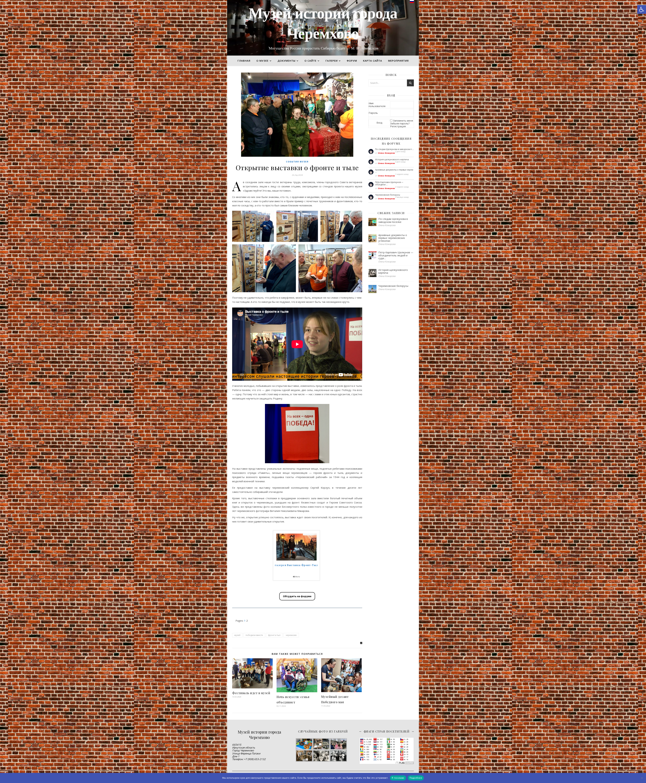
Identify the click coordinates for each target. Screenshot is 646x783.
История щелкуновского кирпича (392, 159)
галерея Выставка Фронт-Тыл (296, 565)
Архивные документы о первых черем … (394, 171)
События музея (297, 161)
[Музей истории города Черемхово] (323, 28)
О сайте (310, 60)
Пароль (373, 112)
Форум (352, 60)
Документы (286, 60)
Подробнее (415, 777)
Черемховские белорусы (387, 194)
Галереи (332, 60)
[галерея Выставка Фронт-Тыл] (296, 547)
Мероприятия (398, 60)
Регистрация (398, 126)
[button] (641, 9)
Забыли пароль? (400, 123)
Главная (244, 60)
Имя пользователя (377, 104)
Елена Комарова (386, 153)
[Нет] (641, 778)
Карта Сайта (372, 60)
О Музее (262, 60)
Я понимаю (398, 777)
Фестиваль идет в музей (251, 693)
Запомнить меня (403, 120)
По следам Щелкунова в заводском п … (394, 149)
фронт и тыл (274, 635)
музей (237, 635)
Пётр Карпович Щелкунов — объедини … (389, 183)
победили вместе (254, 635)
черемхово (291, 635)
